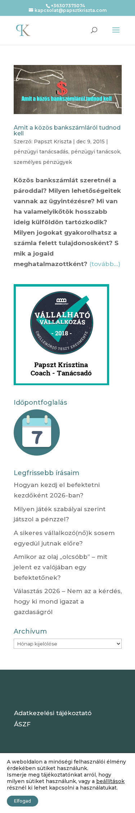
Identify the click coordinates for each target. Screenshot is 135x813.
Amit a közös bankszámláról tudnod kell (67, 130)
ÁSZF (22, 724)
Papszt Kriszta (53, 141)
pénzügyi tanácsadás (41, 151)
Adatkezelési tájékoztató (52, 713)
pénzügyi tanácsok (95, 151)
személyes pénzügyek (43, 162)
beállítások (110, 781)
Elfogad (22, 801)
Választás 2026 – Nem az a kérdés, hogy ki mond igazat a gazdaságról (68, 601)
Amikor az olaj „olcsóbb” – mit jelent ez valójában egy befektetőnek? (60, 567)
